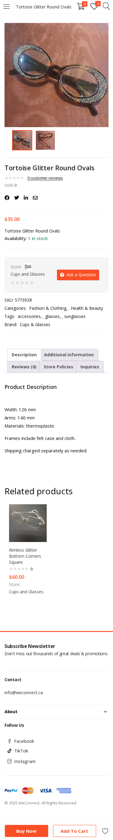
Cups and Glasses (28, 274)
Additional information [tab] (69, 354)
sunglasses (75, 316)
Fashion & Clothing (47, 308)
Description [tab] (24, 354)
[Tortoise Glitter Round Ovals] (7, 197)
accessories (29, 316)
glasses (52, 316)
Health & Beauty (87, 308)
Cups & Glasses (35, 324)
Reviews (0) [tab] (24, 367)
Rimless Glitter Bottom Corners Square (25, 556)
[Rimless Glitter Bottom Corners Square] (28, 523)
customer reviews (45, 178)
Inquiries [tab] (89, 367)
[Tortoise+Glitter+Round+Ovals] (16, 197)
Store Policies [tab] (58, 367)
